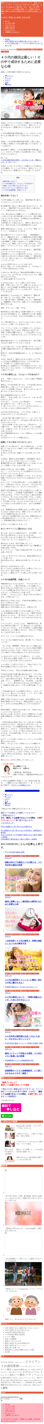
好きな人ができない (34, 1372)
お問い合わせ (10, 28)
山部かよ (39, 1375)
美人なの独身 (37, 1382)
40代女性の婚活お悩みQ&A (15, 1332)
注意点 (8, 1380)
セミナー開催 (10, 1337)
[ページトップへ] (1, 1401)
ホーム (7, 21)
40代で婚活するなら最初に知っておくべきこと (22, 791)
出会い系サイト (5, 1372)
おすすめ (4, 1362)
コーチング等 (10, 23)
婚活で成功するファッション (15, 1345)
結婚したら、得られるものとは (20, 1319)
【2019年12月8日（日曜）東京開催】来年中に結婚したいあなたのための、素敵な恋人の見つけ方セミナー (24, 1198)
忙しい (34, 1378)
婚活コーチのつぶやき (13, 1341)
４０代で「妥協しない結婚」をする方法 (15, 17)
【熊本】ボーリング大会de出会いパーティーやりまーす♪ (23, 1290)
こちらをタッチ (7, 823)
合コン (15, 1372)
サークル (22, 1366)
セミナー (29, 1366)
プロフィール (10, 25)
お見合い (11, 1362)
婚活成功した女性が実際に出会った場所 (19, 1350)
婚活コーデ (14, 1375)
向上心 (20, 1372)
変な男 (25, 1372)
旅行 (38, 1378)
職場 (3, 1385)
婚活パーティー (27, 1374)
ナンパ (39, 1366)
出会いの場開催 (10, 1339)
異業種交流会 (27, 1380)
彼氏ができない (12, 1378)
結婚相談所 (29, 1382)
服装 (4, 1380)
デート (35, 1366)
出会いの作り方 (37, 1370)
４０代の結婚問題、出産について (14, 190)
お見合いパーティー (20, 1362)
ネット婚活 (6, 1369)
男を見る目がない (17, 1380)
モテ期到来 (15, 1369)
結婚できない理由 (10, 1382)
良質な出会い (27, 1385)
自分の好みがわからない (14, 1385)
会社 (25, 1369)
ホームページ (10, 30)
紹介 (32, 1380)
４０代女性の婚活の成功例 (15, 1334)
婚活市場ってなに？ (9, 181)
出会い (29, 1369)
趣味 (5, 1387)
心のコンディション (25, 1378)
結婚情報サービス (20, 1382)
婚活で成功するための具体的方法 (17, 1343)
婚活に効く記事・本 (12, 1347)
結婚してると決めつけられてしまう (15, 185)
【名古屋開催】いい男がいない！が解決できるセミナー (24, 1260)
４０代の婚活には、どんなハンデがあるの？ (18, 183)
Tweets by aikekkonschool (9, 1396)
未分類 (7, 1352)
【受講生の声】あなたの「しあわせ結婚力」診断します (24, 1229)
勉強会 (10, 1372)
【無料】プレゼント (12, 32)
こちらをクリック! (7, 1100)
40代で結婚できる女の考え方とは (17, 1330)
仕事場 (21, 1370)
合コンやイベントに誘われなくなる (15, 188)
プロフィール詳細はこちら (21, 785)
